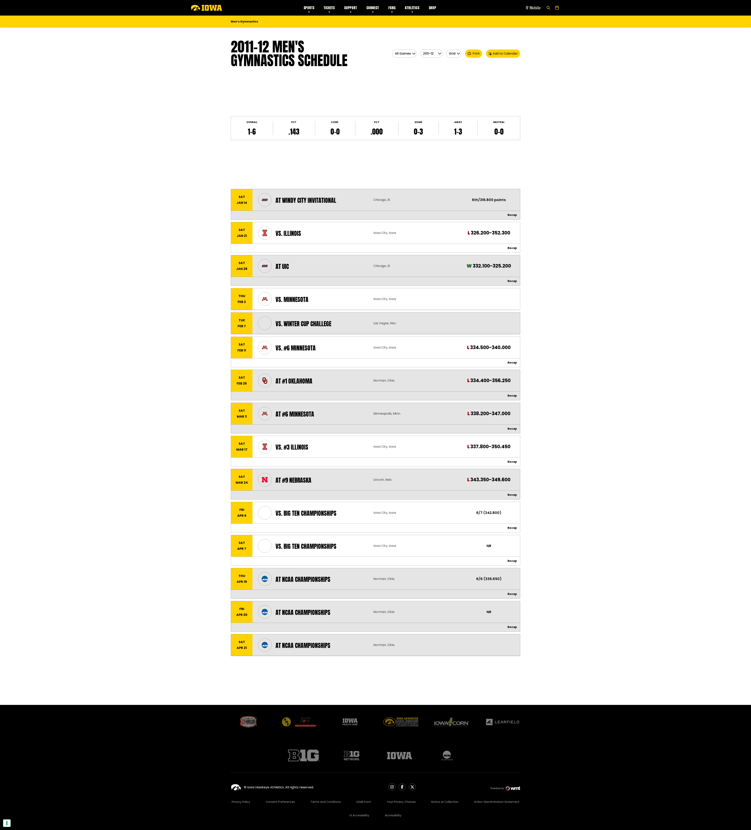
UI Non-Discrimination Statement (496, 802)
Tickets (329, 7)
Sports (309, 7)
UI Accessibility (359, 815)
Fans (391, 7)
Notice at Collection (444, 802)
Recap (512, 215)
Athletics (412, 7)
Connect (373, 7)
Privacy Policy (241, 802)
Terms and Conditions (326, 802)
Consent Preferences (280, 802)
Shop (432, 7)
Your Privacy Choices (401, 802)
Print (476, 53)
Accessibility (393, 815)
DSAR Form (364, 802)
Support (350, 7)
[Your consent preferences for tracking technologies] (7, 823)
